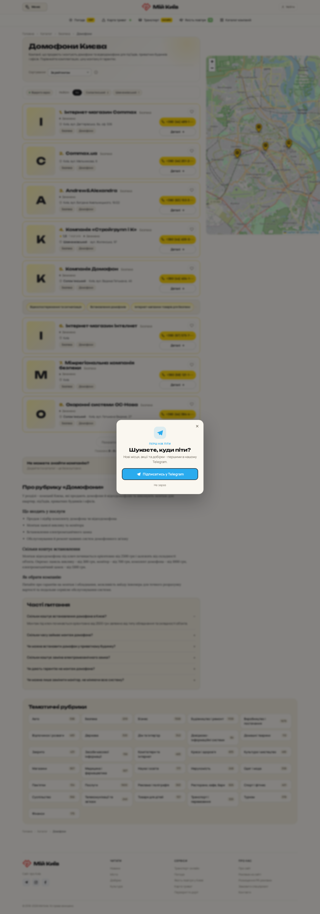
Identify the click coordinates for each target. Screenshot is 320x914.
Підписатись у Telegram (163, 474)
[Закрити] (197, 426)
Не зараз (160, 485)
